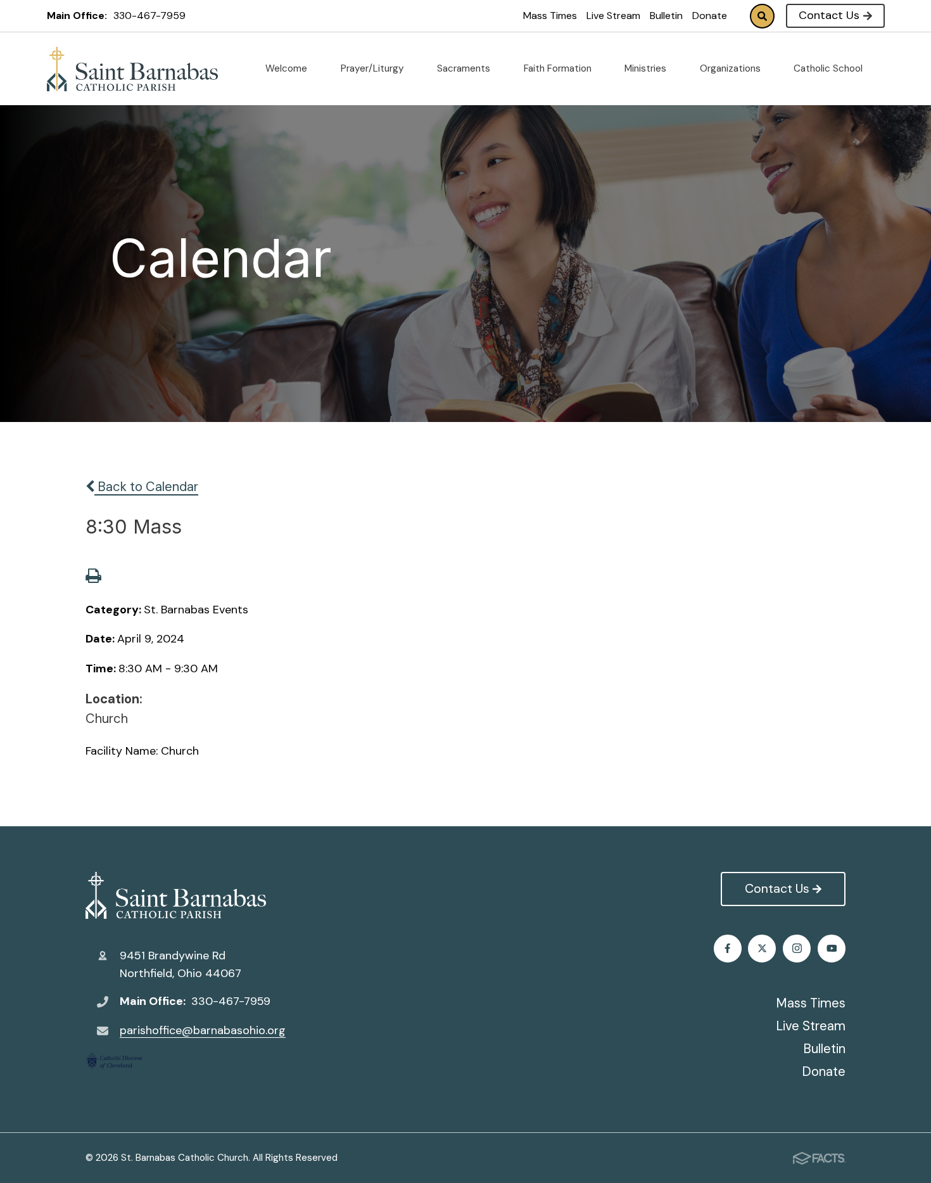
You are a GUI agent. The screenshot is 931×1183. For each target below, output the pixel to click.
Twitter (762, 948)
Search (762, 16)
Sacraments (465, 68)
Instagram (797, 948)
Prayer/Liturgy (374, 68)
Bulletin (666, 15)
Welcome (287, 68)
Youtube (832, 948)
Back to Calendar (146, 486)
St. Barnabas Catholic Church (186, 895)
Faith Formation (559, 68)
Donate (709, 15)
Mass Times (550, 15)
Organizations (731, 68)
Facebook (728, 948)
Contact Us (829, 15)
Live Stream (613, 15)
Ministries (646, 68)
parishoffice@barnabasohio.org (203, 1030)
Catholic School (829, 68)
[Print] (93, 577)
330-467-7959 (149, 15)
